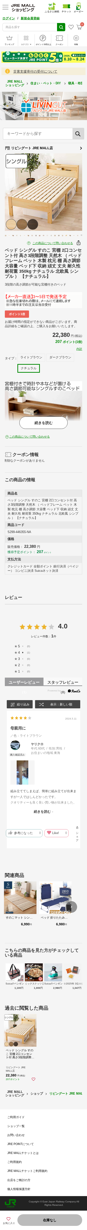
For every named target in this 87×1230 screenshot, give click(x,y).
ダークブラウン (60, 357)
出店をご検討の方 (18, 1180)
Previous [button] (15, 192)
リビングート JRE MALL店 (31, 148)
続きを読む (44, 423)
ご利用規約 (14, 1162)
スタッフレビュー (62, 683)
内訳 (79, 349)
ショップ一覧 (16, 1126)
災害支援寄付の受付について (35, 71)
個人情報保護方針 (18, 1189)
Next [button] (72, 192)
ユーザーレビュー (24, 683)
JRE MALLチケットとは (23, 1153)
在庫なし (50, 1220)
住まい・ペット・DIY (46, 83)
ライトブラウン (31, 357)
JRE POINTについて (20, 1144)
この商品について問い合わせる (52, 243)
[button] (71, 907)
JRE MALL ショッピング (14, 83)
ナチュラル (28, 368)
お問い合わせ (16, 1135)
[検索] (78, 133)
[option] (43, 192)
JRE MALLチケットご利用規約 (27, 1171)
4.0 (63, 626)
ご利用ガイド (16, 1117)
